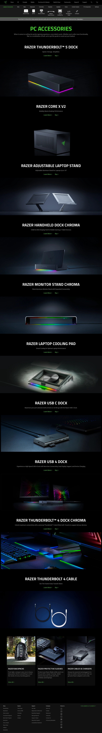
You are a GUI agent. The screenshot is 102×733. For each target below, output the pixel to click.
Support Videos (35, 718)
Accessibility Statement (37, 722)
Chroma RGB (20, 710)
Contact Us (48, 718)
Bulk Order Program (7, 718)
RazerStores (5, 708)
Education (5, 720)
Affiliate (4, 727)
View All (11, 682)
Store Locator (6, 713)
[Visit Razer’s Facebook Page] (61, 709)
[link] (5, 2)
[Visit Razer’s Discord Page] (61, 727)
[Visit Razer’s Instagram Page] (61, 711)
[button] (97, 2)
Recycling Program (36, 720)
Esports (19, 715)
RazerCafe (5, 710)
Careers (47, 710)
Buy (56, 55)
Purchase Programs (7, 715)
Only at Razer (6, 722)
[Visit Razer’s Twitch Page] (61, 724)
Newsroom (48, 713)
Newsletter (5, 730)
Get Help (33, 708)
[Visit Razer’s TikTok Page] (61, 722)
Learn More (48, 55)
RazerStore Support (36, 713)
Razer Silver (5, 725)
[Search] (91, 2)
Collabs (19, 718)
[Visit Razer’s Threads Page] (61, 714)
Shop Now (80, 19)
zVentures (48, 715)
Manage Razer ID (35, 715)
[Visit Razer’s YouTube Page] (61, 719)
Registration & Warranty (37, 710)
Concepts (19, 713)
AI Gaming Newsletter (50, 720)
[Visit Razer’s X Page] (61, 717)
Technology (19, 708)
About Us (48, 708)
